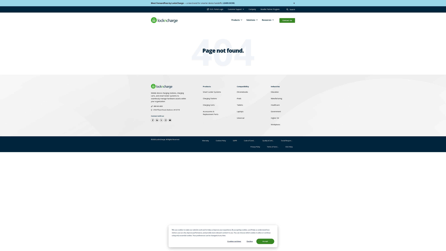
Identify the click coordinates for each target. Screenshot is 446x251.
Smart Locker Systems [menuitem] (212, 92)
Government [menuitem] (276, 111)
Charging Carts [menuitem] (209, 105)
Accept (265, 241)
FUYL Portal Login (216, 9)
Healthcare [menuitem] (275, 105)
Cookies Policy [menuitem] (221, 141)
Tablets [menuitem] (240, 105)
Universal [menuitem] (240, 118)
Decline (250, 241)
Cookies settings (234, 241)
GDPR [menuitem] (235, 141)
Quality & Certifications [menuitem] (269, 141)
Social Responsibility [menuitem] (288, 141)
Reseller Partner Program (270, 9)
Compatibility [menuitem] (243, 86)
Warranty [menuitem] (205, 141)
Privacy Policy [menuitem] (255, 147)
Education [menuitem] (275, 92)
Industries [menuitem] (275, 86)
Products (235, 20)
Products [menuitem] (207, 86)
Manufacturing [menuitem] (276, 98)
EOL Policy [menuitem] (289, 147)
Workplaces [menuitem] (275, 124)
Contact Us (287, 20)
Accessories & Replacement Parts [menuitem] (210, 112)
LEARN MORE (228, 3)
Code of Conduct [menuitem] (250, 141)
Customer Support (235, 9)
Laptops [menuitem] (240, 111)
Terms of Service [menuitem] (273, 147)
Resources (266, 20)
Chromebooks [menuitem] (242, 92)
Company (252, 9)
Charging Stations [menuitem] (210, 98)
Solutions (250, 20)
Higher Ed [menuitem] (275, 118)
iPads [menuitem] (239, 98)
